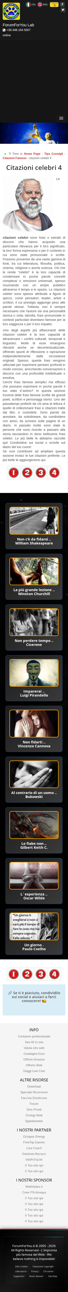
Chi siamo (48, 1271)
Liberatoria (20, 1271)
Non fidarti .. (34, 742)
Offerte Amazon (34, 1059)
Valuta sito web (34, 1048)
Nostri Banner (36, 1276)
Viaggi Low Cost (34, 1071)
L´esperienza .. (34, 894)
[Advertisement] (34, 78)
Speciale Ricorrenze (34, 1092)
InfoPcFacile (34, 1159)
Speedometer (34, 1121)
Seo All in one (34, 1042)
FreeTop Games (34, 1142)
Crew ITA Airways (34, 1192)
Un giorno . (34, 944)
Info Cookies (21, 1266)
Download (34, 1086)
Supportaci (18, 1276)
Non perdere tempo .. (34, 640)
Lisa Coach (34, 1148)
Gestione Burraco (34, 1154)
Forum (34, 1104)
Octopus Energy (34, 1136)
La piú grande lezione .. (34, 589)
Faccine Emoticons (34, 1098)
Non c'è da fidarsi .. (34, 539)
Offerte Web (34, 1065)
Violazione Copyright (43, 1266)
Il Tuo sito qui (34, 1165)
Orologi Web (34, 1115)
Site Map (52, 1276)
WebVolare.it (34, 1186)
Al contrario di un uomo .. (34, 792)
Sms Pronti (34, 1109)
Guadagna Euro (34, 1053)
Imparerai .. (34, 691)
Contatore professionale (34, 1036)
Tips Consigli (53, 153)
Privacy (34, 1271)
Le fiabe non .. (34, 843)
